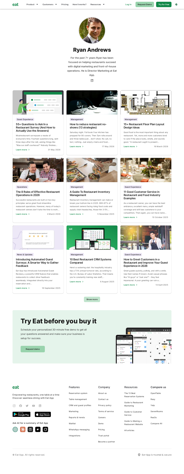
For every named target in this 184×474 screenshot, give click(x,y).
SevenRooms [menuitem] (157, 411)
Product (30, 4)
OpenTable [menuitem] (156, 393)
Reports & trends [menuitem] (77, 417)
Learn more (21, 149)
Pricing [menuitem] (101, 429)
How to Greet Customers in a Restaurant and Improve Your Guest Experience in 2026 (146, 262)
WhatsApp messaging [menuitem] (79, 429)
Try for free (163, 4)
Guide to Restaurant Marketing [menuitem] (133, 404)
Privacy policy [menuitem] (105, 405)
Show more (92, 299)
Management (77, 119)
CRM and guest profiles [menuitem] (80, 405)
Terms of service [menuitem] (106, 411)
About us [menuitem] (102, 393)
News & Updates (25, 254)
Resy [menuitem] (153, 399)
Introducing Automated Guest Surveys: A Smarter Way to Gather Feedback (37, 262)
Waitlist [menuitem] (72, 423)
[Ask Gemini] (38, 429)
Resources (96, 4)
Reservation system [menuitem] (78, 393)
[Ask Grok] (45, 429)
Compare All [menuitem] (156, 423)
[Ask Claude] (22, 429)
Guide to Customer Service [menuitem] (133, 413)
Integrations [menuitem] (74, 435)
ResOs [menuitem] (154, 417)
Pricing (65, 4)
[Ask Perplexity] (30, 429)
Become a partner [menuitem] (106, 441)
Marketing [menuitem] (74, 411)
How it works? (80, 4)
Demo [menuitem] (101, 423)
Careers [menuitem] (102, 417)
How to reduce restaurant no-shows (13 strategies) (88, 126)
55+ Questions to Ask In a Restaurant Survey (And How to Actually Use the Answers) (35, 127)
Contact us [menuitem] (103, 399)
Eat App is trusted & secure (157, 454)
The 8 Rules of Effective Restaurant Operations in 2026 (38, 193)
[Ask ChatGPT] (15, 429)
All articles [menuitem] (129, 430)
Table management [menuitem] (78, 399)
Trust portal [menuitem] (103, 435)
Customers (48, 4)
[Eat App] (15, 4)
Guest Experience (25, 119)
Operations (22, 187)
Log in (128, 4)
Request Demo (145, 4)
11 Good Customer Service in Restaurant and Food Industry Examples (142, 195)
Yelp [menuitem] (153, 405)
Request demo (33, 349)
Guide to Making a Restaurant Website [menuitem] (133, 422)
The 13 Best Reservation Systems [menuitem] (134, 395)
